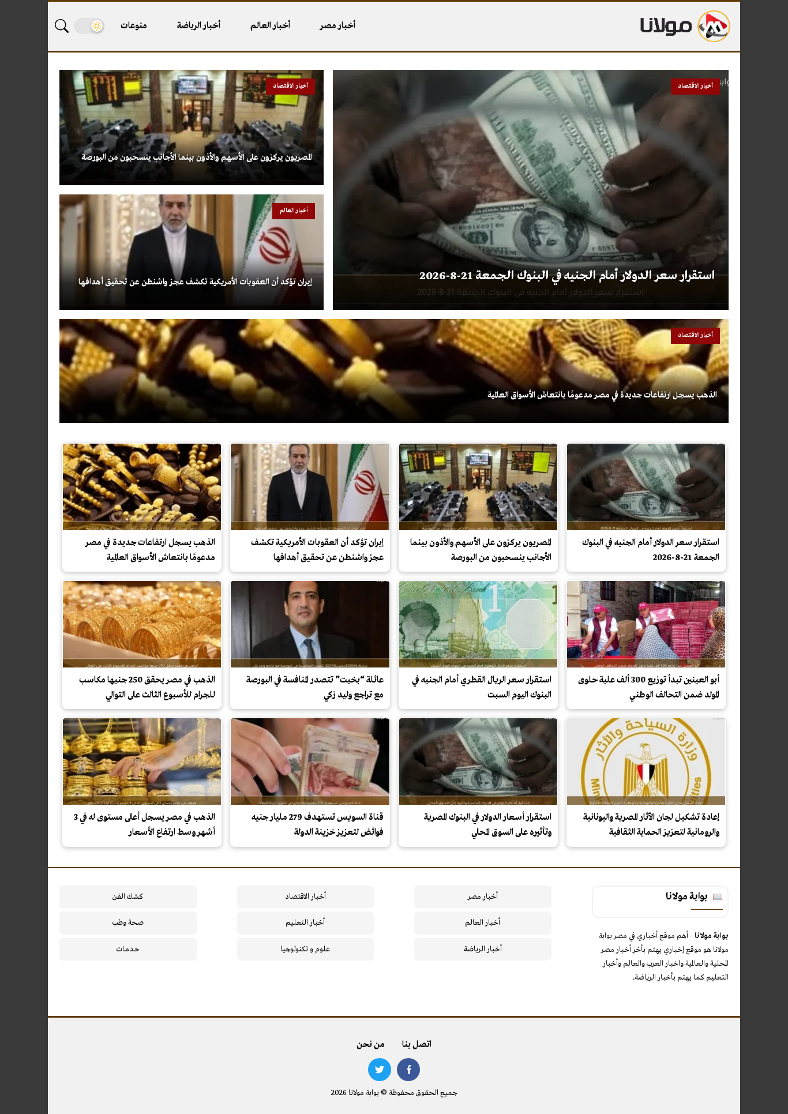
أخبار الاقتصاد (305, 897)
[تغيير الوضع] (89, 25)
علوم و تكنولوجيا (305, 949)
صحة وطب (128, 923)
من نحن (371, 1045)
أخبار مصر (337, 26)
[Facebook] (408, 1069)
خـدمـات (128, 949)
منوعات (134, 26)
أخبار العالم (270, 26)
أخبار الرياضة (198, 26)
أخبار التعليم (305, 923)
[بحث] (62, 26)
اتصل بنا (416, 1045)
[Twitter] (379, 1069)
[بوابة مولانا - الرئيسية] (684, 26)
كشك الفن (127, 897)
